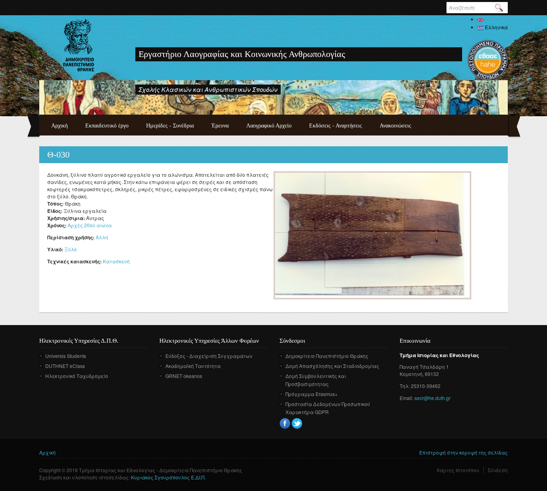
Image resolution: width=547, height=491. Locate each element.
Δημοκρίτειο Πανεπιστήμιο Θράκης (327, 355)
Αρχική (59, 126)
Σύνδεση (498, 470)
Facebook (285, 423)
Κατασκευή (116, 261)
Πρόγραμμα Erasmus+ (312, 393)
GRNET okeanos (183, 375)
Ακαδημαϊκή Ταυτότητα (193, 365)
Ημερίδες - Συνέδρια (170, 126)
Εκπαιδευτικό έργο (107, 126)
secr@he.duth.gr (432, 397)
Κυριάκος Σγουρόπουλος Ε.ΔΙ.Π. (168, 477)
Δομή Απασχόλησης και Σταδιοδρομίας (332, 365)
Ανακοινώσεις (395, 126)
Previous (483, 96)
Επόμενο (494, 96)
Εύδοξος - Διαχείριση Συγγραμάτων (208, 355)
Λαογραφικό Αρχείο (269, 126)
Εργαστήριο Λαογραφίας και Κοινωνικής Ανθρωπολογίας (242, 54)
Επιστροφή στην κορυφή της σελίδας (463, 452)
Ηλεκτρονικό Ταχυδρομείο (76, 375)
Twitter (297, 423)
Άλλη (102, 237)
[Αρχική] (78, 45)
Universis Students (65, 355)
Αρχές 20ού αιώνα (90, 225)
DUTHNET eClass (65, 365)
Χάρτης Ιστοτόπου (457, 470)
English (492, 19)
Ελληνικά (496, 27)
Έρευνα (220, 126)
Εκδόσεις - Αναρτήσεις (335, 126)
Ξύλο (70, 249)
